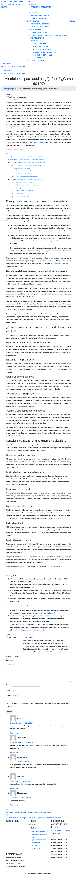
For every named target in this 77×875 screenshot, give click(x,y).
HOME (29, 1)
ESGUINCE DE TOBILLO (43, 55)
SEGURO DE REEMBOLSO (40, 15)
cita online (36, 842)
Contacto (35, 845)
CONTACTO (41, 60)
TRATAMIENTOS (33, 21)
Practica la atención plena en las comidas (27, 185)
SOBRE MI (34, 4)
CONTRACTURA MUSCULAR (45, 52)
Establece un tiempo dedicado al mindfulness (28, 165)
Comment (9, 660)
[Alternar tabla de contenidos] (7, 154)
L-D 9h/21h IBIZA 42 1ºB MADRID (13, 66)
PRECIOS (71, 21)
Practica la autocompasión (23, 196)
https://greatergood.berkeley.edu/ (33, 630)
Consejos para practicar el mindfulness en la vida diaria (27, 157)
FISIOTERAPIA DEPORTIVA (41, 24)
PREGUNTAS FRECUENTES (41, 7)
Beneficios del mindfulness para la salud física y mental (27, 159)
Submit (9, 712)
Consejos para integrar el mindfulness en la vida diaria (27, 179)
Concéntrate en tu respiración (24, 173)
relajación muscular (62, 263)
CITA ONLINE (32, 60)
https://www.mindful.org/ (46, 613)
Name (8, 685)
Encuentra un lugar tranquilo (23, 168)
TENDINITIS (39, 58)
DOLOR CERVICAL (41, 46)
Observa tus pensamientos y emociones (27, 176)
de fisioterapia (36, 142)
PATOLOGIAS (36, 41)
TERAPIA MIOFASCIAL (39, 32)
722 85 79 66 (5, 63)
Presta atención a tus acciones (24, 190)
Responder (14, 733)
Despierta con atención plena (24, 182)
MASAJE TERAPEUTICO (40, 27)
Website (9, 695)
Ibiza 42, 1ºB (60, 831)
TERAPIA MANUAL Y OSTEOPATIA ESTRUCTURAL (49, 35)
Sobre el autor (44, 652)
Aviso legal (36, 848)
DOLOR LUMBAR (41, 44)
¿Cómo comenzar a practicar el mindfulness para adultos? (28, 162)
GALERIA (34, 12)
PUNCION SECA (37, 29)
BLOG (33, 10)
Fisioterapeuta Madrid (38, 18)
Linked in (53, 652)
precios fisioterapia (39, 840)
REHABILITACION (37, 38)
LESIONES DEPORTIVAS (43, 49)
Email (8, 690)
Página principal (8, 89)
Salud (19, 89)
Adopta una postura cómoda (23, 171)
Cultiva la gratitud (20, 193)
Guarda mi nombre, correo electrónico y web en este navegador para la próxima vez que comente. (37, 705)
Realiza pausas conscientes (23, 188)
